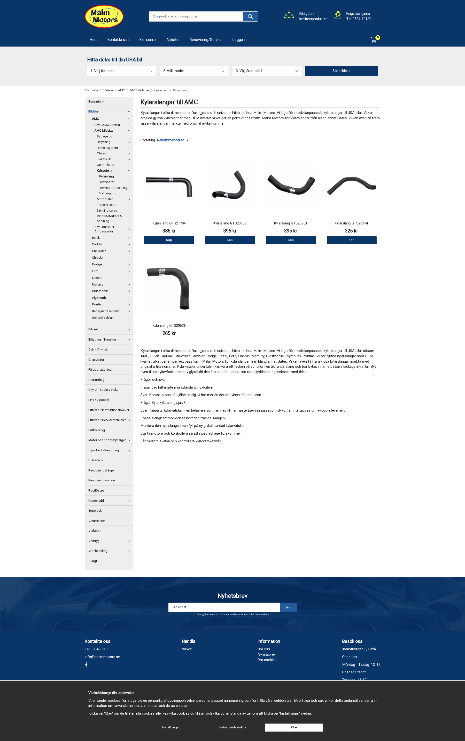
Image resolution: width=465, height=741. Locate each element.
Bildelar (93, 111)
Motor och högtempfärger (107, 440)
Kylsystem (104, 170)
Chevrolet (99, 251)
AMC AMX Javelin (107, 124)
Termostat (107, 182)
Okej (294, 727)
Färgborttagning (100, 369)
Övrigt (92, 561)
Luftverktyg (96, 430)
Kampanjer (148, 40)
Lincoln (97, 277)
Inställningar (170, 727)
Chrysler (97, 257)
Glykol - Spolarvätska (103, 389)
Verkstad (94, 530)
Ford (95, 271)
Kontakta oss (118, 40)
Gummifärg (96, 379)
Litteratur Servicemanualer (107, 420)
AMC (95, 118)
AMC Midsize (103, 130)
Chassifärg (96, 359)
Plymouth (99, 297)
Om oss (263, 649)
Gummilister (105, 164)
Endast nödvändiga (232, 727)
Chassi (102, 153)
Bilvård (93, 329)
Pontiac (97, 304)
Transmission (106, 204)
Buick (96, 237)
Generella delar (102, 317)
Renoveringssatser (101, 480)
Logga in (239, 40)
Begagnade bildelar (105, 311)
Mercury (97, 284)
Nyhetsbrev (266, 654)
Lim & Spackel (98, 400)
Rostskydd (96, 500)
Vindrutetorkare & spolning (109, 218)
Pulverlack (95, 460)
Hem (94, 40)
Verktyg (94, 541)
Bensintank (96, 101)
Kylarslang (106, 176)
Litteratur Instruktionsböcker (108, 410)
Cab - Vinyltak (98, 349)
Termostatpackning (113, 187)
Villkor (187, 649)
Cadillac (97, 244)
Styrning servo (107, 210)
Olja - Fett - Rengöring (103, 450)
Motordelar (105, 199)
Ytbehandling (97, 551)
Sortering (147, 140)
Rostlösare (96, 490)
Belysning (103, 142)
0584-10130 (362, 19)
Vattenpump (108, 193)
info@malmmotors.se (102, 657)
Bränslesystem (107, 147)
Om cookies (267, 659)
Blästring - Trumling (102, 339)
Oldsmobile (100, 291)
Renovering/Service (206, 40)
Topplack (95, 510)
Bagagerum (105, 136)
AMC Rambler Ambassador (104, 229)
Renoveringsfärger (101, 470)
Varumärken (97, 520)
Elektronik (104, 159)
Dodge (97, 264)
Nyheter (173, 40)
